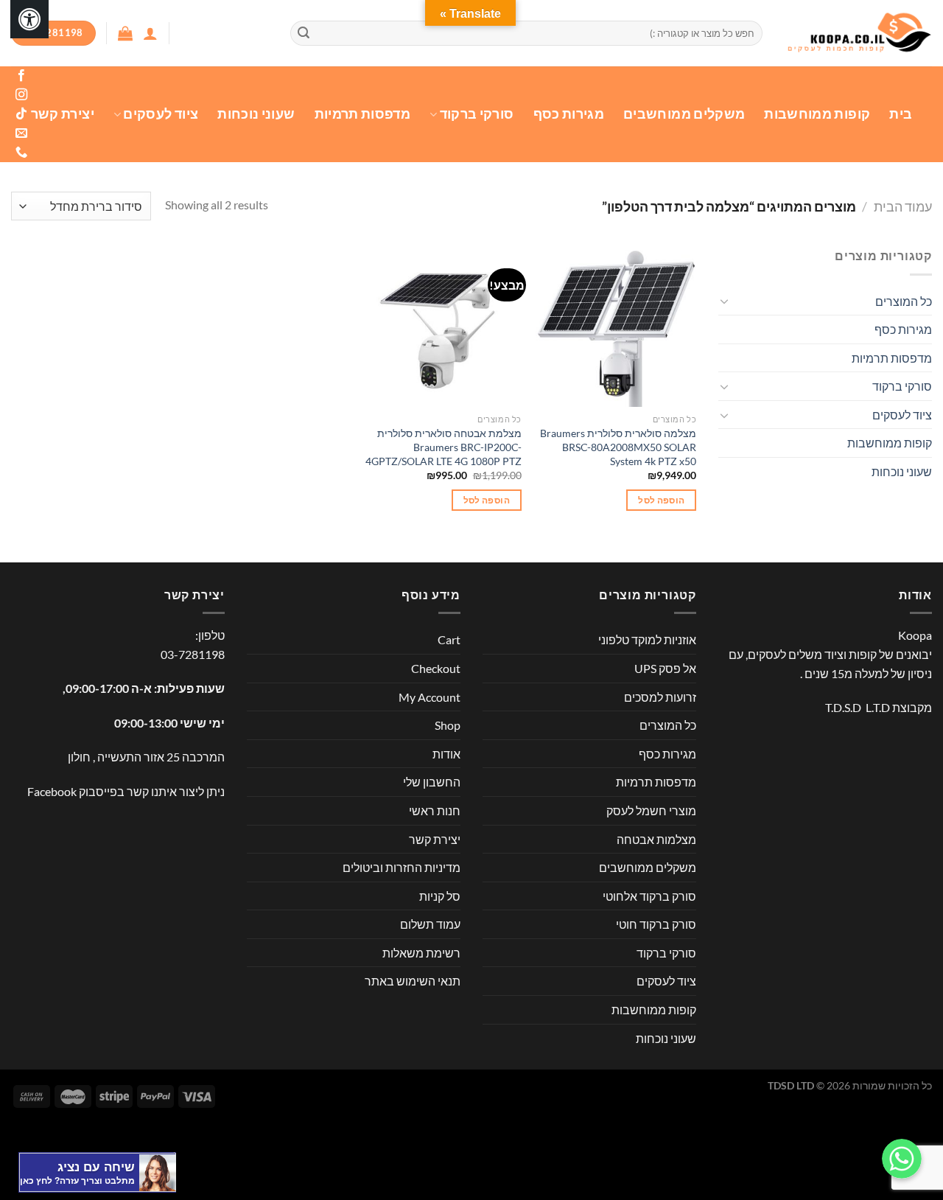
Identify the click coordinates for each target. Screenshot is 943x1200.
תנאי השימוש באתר (412, 981)
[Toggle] (724, 301)
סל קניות (439, 896)
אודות (446, 754)
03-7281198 (193, 654)
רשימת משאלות (421, 953)
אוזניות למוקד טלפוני (647, 639)
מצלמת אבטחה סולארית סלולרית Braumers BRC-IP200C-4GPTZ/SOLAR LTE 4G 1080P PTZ (443, 447)
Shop (447, 725)
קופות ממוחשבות (817, 114)
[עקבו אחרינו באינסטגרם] (21, 95)
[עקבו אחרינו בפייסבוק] (21, 76)
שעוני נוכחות (256, 114)
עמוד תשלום (430, 924)
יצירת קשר (62, 114)
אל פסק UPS (665, 668)
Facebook (52, 791)
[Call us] (21, 152)
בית (900, 114)
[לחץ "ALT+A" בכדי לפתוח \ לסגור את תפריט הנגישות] (29, 19)
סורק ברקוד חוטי (656, 924)
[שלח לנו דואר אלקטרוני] (21, 133)
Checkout (435, 668)
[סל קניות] (125, 33)
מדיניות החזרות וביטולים (401, 867)
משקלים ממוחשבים (684, 114)
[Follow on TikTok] (21, 114)
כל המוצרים (903, 301)
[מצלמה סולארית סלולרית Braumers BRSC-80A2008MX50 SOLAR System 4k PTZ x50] (616, 326)
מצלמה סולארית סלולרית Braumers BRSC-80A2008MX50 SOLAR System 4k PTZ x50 (618, 447)
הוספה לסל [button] (661, 500)
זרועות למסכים (660, 697)
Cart (449, 639)
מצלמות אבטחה (656, 839)
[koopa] (858, 33)
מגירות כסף (569, 114)
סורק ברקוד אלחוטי (649, 896)
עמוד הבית (903, 206)
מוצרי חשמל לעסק (651, 810)
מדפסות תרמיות (363, 114)
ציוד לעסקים (160, 114)
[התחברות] (150, 33)
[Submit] (303, 33)
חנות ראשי (434, 810)
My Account (429, 697)
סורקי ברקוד (476, 114)
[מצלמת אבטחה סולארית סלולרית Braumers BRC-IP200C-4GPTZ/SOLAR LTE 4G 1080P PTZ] (441, 326)
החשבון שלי (431, 782)
